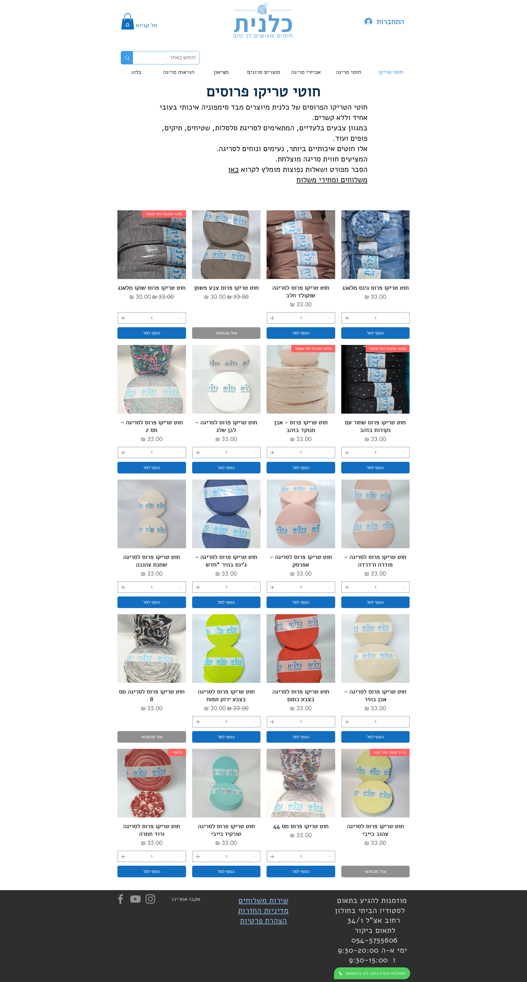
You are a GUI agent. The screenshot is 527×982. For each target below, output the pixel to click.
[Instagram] (150, 899)
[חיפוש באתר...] (127, 57)
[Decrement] (405, 318)
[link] (127, 21)
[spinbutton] (375, 318)
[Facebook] (120, 899)
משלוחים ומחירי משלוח (331, 180)
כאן (233, 169)
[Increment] (346, 318)
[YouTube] (135, 899)
